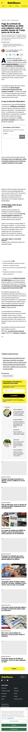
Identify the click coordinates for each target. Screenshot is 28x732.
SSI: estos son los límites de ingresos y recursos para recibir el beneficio (12, 634)
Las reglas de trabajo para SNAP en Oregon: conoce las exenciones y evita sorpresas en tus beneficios (13, 532)
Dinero (10, 6)
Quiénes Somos (5, 704)
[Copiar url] (21, 54)
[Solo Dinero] (14, 3)
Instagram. (23, 333)
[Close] (26, 709)
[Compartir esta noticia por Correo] (17, 54)
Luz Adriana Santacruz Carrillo (15, 50)
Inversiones (4, 693)
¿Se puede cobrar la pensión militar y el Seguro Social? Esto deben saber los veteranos (13, 608)
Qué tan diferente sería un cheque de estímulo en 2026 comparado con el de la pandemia (18, 413)
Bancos (15, 693)
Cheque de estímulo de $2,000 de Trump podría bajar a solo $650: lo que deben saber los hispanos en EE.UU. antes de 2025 (14, 360)
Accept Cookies (14, 729)
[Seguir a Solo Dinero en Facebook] (1, 680)
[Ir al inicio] (7, 677)
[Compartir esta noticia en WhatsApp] (6, 54)
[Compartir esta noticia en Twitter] (14, 54)
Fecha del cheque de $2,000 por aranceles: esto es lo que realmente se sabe (13, 660)
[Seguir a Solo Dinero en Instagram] (7, 680)
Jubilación (16, 429)
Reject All (14, 725)
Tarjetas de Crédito (5, 690)
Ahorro (4, 6)
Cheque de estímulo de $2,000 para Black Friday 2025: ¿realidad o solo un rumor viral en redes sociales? (14, 367)
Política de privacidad (7, 400)
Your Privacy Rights (14, 721)
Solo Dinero (3, 20)
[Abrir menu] (2, 2)
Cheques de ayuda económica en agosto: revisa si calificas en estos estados (18, 453)
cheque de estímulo (8, 375)
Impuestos (16, 690)
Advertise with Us (5, 706)
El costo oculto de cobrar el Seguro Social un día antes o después (18, 433)
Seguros (16, 688)
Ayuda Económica (15, 20)
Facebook (16, 333)
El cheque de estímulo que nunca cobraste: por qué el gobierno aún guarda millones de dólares (19, 424)
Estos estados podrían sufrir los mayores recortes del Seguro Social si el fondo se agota (18, 444)
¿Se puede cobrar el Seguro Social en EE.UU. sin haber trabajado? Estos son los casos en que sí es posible (13, 583)
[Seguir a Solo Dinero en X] (4, 680)
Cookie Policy (11, 718)
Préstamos (3, 688)
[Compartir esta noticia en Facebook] (10, 54)
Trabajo (17, 6)
